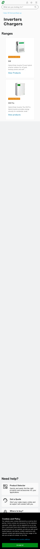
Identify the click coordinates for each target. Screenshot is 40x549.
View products (14, 115)
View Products (14, 73)
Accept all (20, 545)
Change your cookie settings (20, 539)
